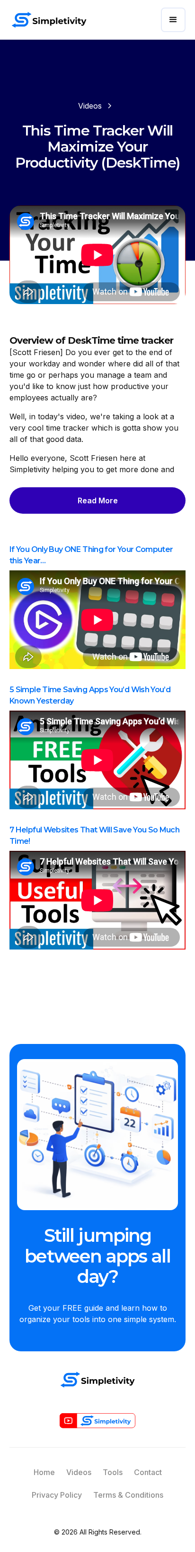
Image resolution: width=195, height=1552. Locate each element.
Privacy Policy (57, 1495)
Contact (148, 1472)
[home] (49, 19)
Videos (78, 1472)
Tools (113, 1472)
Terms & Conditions (128, 1495)
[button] (173, 20)
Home (44, 1472)
